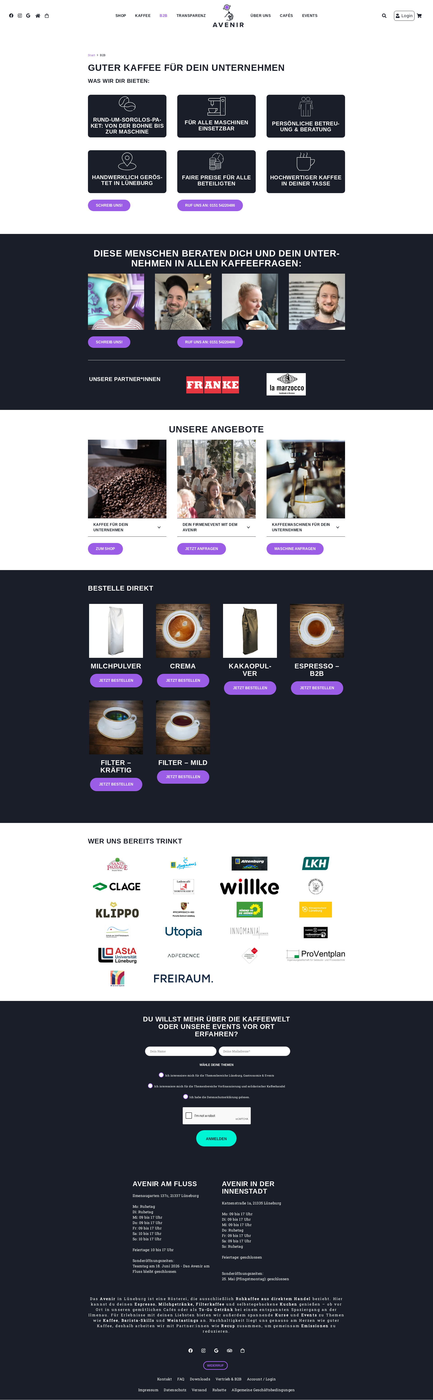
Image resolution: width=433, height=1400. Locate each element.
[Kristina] (250, 302)
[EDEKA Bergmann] (183, 863)
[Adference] (183, 955)
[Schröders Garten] (315, 886)
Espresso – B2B (317, 669)
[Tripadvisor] (229, 1350)
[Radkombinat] (315, 932)
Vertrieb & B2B (229, 1379)
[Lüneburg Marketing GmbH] (249, 955)
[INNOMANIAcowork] (249, 932)
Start (91, 55)
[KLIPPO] (117, 909)
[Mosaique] (117, 978)
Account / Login (261, 1379)
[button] (384, 16)
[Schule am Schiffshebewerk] (117, 932)
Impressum (148, 1389)
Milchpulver (116, 666)
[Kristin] (116, 302)
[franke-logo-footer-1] (214, 384)
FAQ (180, 1379)
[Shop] (47, 16)
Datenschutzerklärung (222, 1097)
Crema (183, 666)
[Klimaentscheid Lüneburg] (315, 909)
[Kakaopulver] (250, 631)
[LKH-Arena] (315, 863)
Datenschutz (175, 1389)
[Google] (28, 15)
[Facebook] (11, 15)
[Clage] (117, 886)
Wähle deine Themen (216, 1065)
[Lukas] (317, 302)
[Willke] (249, 886)
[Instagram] (20, 15)
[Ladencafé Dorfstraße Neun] (183, 886)
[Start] (37, 16)
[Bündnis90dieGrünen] (249, 909)
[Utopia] (183, 932)
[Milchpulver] (116, 631)
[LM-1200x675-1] (286, 384)
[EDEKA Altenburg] (249, 863)
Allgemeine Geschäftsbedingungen (263, 1389)
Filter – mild (183, 762)
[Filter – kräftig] (116, 727)
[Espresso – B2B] (317, 631)
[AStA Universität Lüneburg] (117, 955)
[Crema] (183, 631)
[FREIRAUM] (183, 978)
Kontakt (164, 1379)
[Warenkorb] (419, 15)
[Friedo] (183, 302)
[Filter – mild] (183, 727)
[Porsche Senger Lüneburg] (183, 909)
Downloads (200, 1379)
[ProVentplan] (315, 955)
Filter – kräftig (116, 766)
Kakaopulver (250, 669)
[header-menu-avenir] (228, 16)
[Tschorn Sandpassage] (117, 863)
